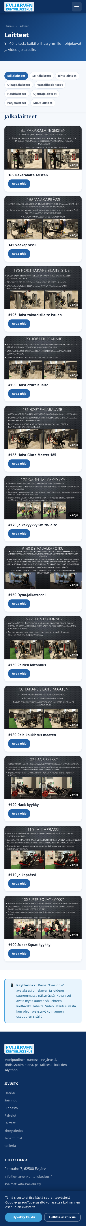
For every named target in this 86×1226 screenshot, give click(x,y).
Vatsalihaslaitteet (50, 85)
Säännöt (10, 1100)
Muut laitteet (42, 103)
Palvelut (10, 1115)
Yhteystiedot (13, 1131)
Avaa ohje (19, 183)
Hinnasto (11, 1108)
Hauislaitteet (16, 94)
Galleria (10, 1146)
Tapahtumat (13, 1138)
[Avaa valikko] (77, 6)
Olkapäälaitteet (18, 85)
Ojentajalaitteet (45, 94)
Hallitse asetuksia (62, 1217)
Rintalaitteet (67, 76)
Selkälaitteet (41, 76)
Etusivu (9, 26)
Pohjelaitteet (16, 103)
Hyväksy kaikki (24, 1217)
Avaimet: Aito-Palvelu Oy (22, 1184)
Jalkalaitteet (16, 76)
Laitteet (9, 1123)
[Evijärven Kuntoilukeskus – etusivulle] (19, 6)
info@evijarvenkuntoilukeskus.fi (28, 1176)
